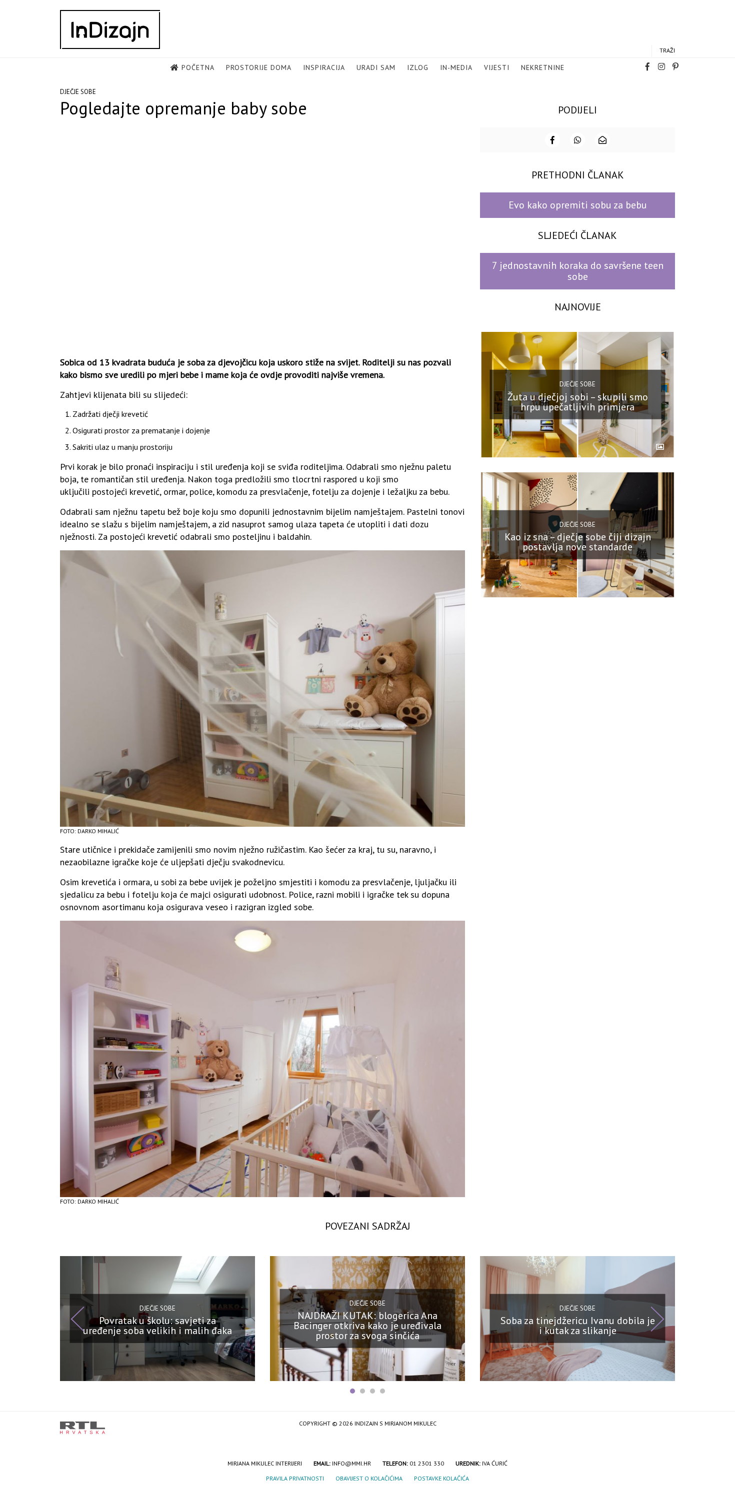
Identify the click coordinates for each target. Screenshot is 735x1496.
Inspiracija (324, 67)
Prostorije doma (259, 67)
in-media (456, 67)
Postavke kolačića (441, 1478)
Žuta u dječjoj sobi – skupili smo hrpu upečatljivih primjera (578, 401)
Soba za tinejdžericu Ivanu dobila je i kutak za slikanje (577, 1325)
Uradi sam (376, 67)
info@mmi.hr (351, 1463)
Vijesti (497, 67)
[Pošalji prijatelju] (602, 139)
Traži (667, 50)
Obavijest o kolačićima (369, 1478)
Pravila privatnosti (295, 1478)
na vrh (665, 1424)
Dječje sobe (78, 91)
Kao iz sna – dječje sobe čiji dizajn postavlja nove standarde (577, 541)
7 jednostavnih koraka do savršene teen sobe (578, 270)
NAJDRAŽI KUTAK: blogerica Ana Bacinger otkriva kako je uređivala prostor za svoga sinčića (368, 1325)
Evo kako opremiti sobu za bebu (577, 204)
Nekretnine (542, 67)
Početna (198, 67)
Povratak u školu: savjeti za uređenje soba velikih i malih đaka (157, 1325)
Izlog (417, 67)
